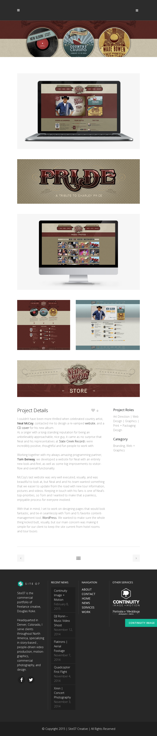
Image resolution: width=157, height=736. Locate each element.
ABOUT (87, 589)
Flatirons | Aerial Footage (60, 646)
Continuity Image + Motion (60, 595)
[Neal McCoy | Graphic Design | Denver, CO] (78, 212)
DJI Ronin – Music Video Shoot (62, 620)
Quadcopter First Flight (62, 669)
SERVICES (88, 607)
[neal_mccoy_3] (78, 298)
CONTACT (88, 594)
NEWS (86, 603)
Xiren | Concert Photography (62, 692)
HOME (86, 598)
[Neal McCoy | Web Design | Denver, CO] (78, 157)
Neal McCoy (25, 423)
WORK (86, 612)
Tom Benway (26, 459)
